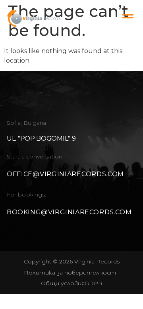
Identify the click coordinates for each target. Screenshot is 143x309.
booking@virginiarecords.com (69, 212)
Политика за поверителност (70, 272)
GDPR (93, 283)
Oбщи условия (63, 283)
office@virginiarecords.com (65, 174)
